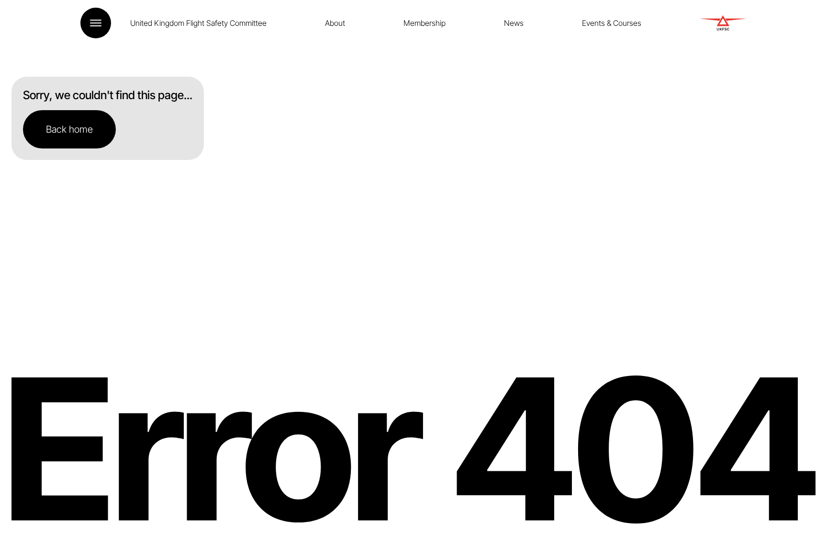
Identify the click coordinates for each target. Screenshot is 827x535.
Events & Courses (611, 23)
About (335, 23)
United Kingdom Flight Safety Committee (198, 23)
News (514, 23)
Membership (424, 23)
